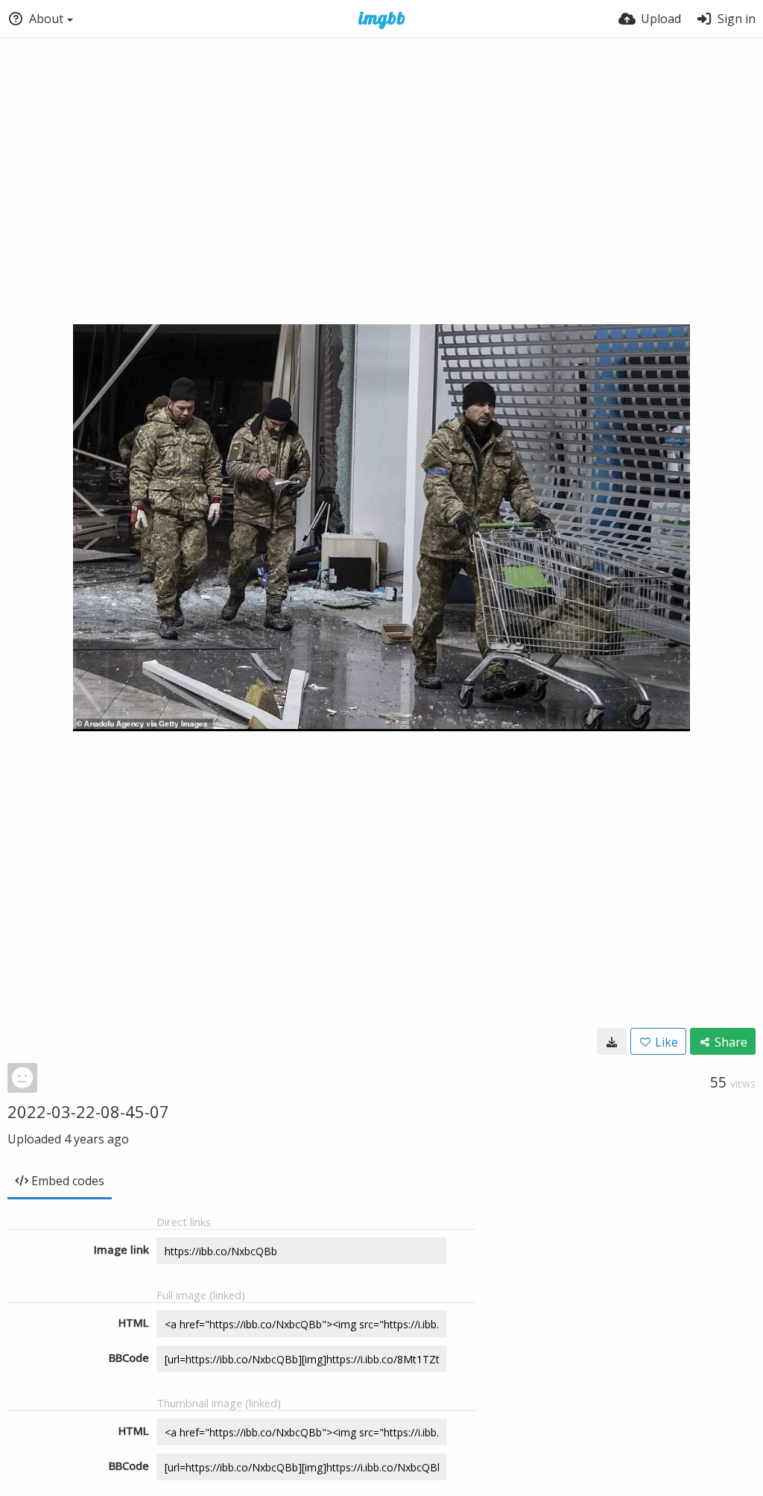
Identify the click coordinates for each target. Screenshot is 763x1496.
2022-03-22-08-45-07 (88, 1111)
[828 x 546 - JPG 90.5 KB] (612, 1041)
